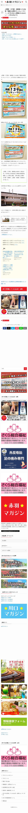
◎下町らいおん (4, 734)
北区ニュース (5, 17)
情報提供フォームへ (7, 234)
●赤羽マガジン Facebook (7, 600)
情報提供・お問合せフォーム (9, 784)
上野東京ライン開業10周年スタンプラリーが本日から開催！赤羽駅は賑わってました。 (8, 268)
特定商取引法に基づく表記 (9, 787)
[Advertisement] (14, 56)
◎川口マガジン (4, 732)
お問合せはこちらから (6, 729)
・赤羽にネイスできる (6, 35)
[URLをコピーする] (25, 328)
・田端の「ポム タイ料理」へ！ (8, 37)
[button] (5, 328)
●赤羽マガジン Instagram (7, 599)
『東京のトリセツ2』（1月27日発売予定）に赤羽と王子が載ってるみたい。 (18, 220)
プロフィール (6, 778)
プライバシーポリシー (8, 775)
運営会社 (5, 801)
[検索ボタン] (26, 2)
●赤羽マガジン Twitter (6, 597)
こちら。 (23, 240)
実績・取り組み (6, 781)
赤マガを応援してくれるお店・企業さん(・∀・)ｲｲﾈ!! (14, 794)
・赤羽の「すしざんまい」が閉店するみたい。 (11, 34)
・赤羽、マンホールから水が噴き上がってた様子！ (12, 39)
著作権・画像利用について (9, 790)
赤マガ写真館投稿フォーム (9, 797)
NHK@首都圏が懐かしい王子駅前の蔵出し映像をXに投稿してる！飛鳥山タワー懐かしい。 (8, 254)
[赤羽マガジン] (14, 2)
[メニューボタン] (2, 2)
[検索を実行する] (25, 368)
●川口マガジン (4, 626)
